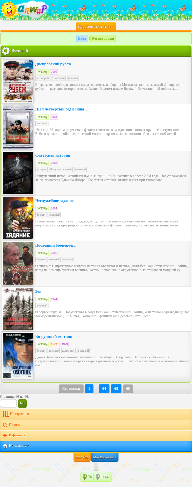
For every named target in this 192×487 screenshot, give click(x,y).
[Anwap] (96, 10)
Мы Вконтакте (104, 457)
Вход (82, 38)
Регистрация (103, 38)
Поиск (14, 425)
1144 (105, 477)
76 (90, 477)
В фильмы (17, 435)
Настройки (19, 414)
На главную (19, 446)
